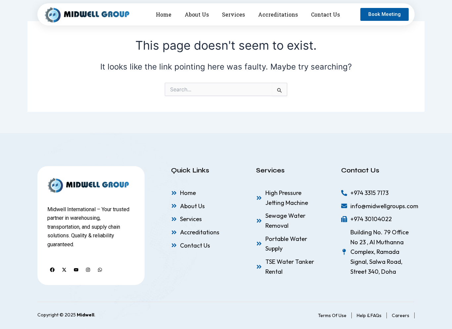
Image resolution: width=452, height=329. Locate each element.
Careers (400, 315)
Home (163, 14)
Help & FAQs (369, 315)
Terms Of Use (332, 315)
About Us (197, 14)
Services (233, 14)
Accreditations (278, 14)
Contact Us (325, 14)
